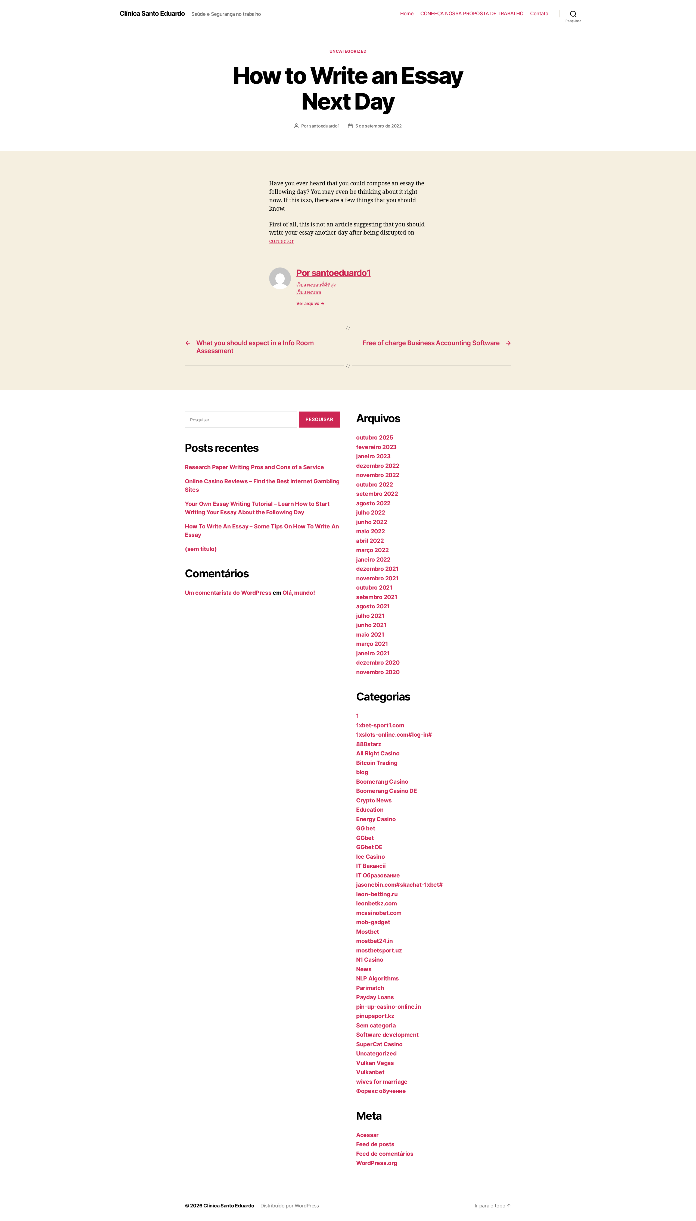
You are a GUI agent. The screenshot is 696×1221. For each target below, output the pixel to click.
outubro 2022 (374, 484)
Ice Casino (370, 856)
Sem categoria (376, 1025)
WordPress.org (376, 1163)
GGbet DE (369, 847)
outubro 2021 (374, 587)
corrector (281, 241)
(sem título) (201, 549)
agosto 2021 (373, 606)
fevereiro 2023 (376, 447)
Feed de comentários (385, 1153)
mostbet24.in (374, 940)
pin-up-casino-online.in (388, 1006)
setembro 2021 (376, 597)
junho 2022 (371, 522)
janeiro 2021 (373, 653)
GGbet (365, 837)
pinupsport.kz (375, 1016)
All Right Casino (378, 753)
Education (370, 809)
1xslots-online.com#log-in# (394, 734)
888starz (368, 744)
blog (362, 772)
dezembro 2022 (377, 465)
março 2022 (372, 550)
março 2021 (372, 643)
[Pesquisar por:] (240, 421)
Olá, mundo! (298, 592)
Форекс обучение (381, 1091)
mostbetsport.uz (379, 950)
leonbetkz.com (376, 903)
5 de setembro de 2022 (378, 126)
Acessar (367, 1135)
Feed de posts (375, 1144)
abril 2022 (370, 540)
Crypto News (374, 800)
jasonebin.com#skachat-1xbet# (399, 884)
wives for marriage (382, 1081)
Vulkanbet (370, 1072)
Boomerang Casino (382, 781)
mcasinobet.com (379, 912)
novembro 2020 (378, 672)
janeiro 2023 (373, 456)
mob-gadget (373, 922)
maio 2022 (370, 531)
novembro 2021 (377, 578)
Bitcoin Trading (376, 762)
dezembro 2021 (377, 568)
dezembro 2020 (378, 662)
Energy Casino (376, 819)
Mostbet (367, 931)
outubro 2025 (374, 437)
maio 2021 (370, 634)
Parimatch (370, 988)
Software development (387, 1034)
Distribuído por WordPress (289, 1205)
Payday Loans (375, 997)
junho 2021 (371, 625)
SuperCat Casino (379, 1044)
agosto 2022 (373, 503)
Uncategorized (348, 51)
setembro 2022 (377, 493)
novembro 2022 (377, 475)
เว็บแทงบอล (308, 292)
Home (407, 13)
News (364, 969)
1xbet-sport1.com (380, 725)
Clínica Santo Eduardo (152, 13)
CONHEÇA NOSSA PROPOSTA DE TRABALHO (471, 13)
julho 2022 (370, 512)
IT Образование (378, 875)
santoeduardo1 (324, 126)
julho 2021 (370, 615)
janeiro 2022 (373, 559)
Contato (539, 13)
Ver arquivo (310, 303)
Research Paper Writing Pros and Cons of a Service (254, 467)
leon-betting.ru (377, 894)
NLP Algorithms (377, 978)
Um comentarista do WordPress (228, 592)
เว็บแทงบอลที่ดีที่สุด (316, 285)
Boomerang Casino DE (386, 790)
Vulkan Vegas (375, 1063)
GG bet (365, 828)
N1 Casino (369, 959)
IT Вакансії (371, 865)
